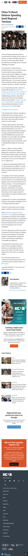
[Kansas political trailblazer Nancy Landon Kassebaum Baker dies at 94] (6, 360)
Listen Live (5, 494)
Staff (4, 510)
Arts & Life (14, 382)
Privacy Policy (6, 536)
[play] (2, 554)
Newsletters (6, 504)
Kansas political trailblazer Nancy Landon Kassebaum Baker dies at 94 (19, 361)
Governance (6, 529)
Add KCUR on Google (14, 427)
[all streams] (26, 554)
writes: (9, 109)
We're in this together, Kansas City (14, 443)
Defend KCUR (14, 464)
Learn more (14, 346)
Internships (5, 520)
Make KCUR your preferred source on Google (14, 415)
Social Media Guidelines (8, 523)
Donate (23, 2)
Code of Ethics (6, 526)
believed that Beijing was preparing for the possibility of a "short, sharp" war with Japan (13, 92)
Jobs (4, 517)
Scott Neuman (9, 24)
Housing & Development (18, 369)
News (13, 357)
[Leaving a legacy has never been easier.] (14, 311)
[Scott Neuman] (4, 281)
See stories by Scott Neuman (18, 290)
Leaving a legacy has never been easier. (14, 328)
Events (4, 507)
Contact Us (5, 513)
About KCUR (6, 491)
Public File (5, 533)
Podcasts (5, 500)
